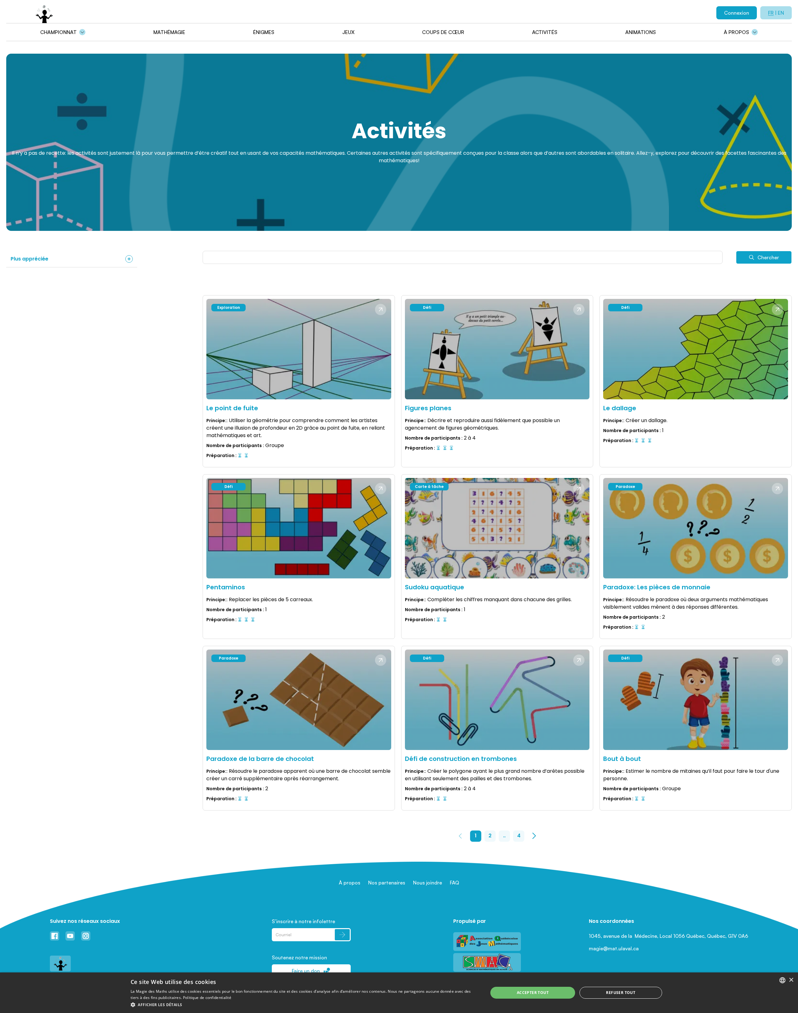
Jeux (348, 32)
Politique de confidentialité (207, 997)
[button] (304, 1004)
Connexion (736, 13)
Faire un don (306, 971)
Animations (640, 32)
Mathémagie (169, 32)
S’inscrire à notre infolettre (303, 921)
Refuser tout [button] (620, 992)
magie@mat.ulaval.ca (614, 948)
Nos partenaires (386, 882)
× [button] (791, 980)
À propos (736, 32)
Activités (544, 32)
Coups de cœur (443, 32)
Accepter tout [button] (533, 992)
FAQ (454, 882)
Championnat (58, 32)
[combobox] (782, 980)
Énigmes (263, 32)
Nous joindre (427, 882)
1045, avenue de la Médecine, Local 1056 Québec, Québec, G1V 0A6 (668, 936)
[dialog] (399, 992)
